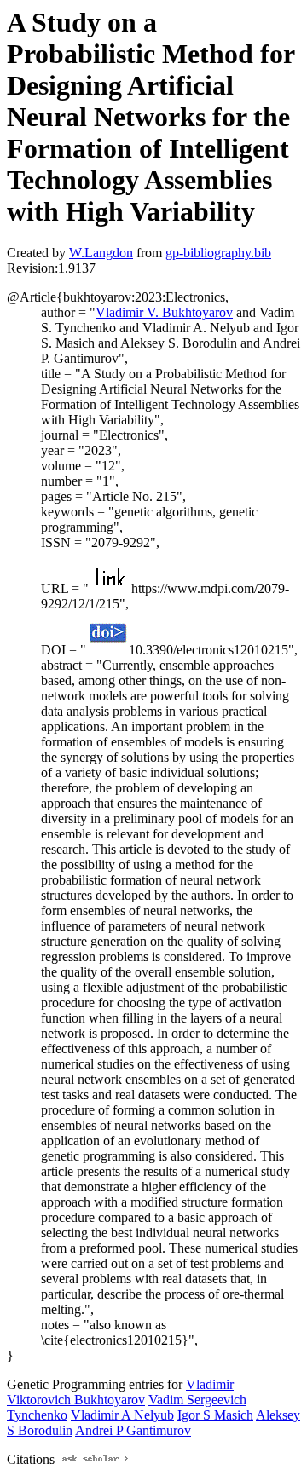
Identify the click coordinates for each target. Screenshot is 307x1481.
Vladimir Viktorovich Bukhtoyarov (120, 1392)
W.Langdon (101, 252)
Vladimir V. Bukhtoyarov (164, 312)
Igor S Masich (215, 1415)
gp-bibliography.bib (218, 252)
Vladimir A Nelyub (122, 1415)
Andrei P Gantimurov (133, 1430)
